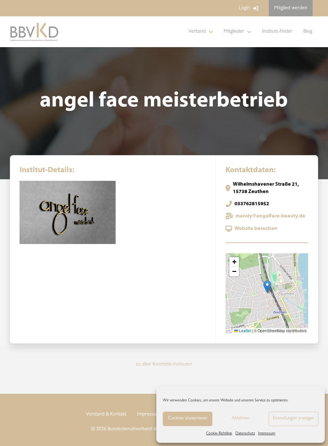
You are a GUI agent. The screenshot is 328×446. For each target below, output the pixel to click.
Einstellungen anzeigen (293, 418)
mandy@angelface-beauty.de (270, 216)
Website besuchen (255, 228)
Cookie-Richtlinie (219, 434)
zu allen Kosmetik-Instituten (164, 364)
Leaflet (244, 330)
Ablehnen (241, 418)
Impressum (266, 434)
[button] (267, 286)
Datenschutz (245, 434)
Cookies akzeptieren (187, 418)
